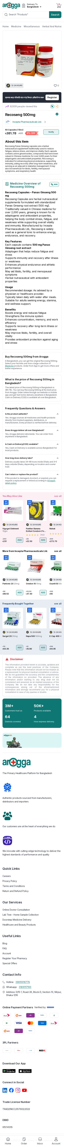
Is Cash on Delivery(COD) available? (21, 444)
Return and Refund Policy (15, 891)
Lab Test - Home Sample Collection (20, 914)
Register (52, 97)
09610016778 (23, 982)
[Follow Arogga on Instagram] (18, 1090)
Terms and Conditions (13, 886)
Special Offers (9, 963)
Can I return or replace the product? (21, 474)
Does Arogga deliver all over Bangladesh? (24, 430)
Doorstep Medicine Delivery (16, 919)
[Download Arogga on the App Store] (25, 1071)
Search (55, 14)
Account (6, 953)
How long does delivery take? (19, 458)
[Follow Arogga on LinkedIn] (4, 1090)
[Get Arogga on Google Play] (9, 1071)
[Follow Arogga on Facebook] (11, 1090)
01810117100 (25, 987)
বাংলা (55, 184)
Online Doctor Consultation (16, 909)
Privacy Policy (9, 881)
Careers (6, 876)
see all (58, 496)
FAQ (4, 948)
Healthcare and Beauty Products (19, 924)
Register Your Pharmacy (14, 958)
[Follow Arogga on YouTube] (24, 1090)
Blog (4, 943)
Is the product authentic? (16, 414)
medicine (9, 366)
